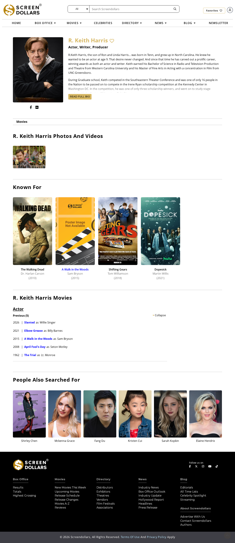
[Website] (43, 107)
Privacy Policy (156, 537)
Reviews (60, 507)
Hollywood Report (151, 499)
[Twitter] (196, 466)
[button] (112, 41)
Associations (105, 507)
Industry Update (150, 495)
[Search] (175, 9)
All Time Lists (189, 491)
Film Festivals (106, 503)
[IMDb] (37, 107)
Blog (183, 479)
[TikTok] (217, 466)
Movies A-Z (62, 503)
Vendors (102, 499)
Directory (103, 479)
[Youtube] (209, 466)
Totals (17, 491)
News (142, 479)
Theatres (103, 495)
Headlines (145, 503)
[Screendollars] (22, 9)
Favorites (212, 10)
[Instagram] (203, 466)
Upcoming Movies (67, 491)
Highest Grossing (24, 495)
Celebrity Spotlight (193, 495)
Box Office (20, 479)
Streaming (187, 499)
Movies (21, 122)
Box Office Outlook (151, 491)
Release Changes (66, 499)
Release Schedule (67, 495)
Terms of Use (130, 537)
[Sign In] (230, 10)
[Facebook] (31, 107)
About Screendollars (195, 508)
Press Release (147, 507)
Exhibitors (103, 491)
